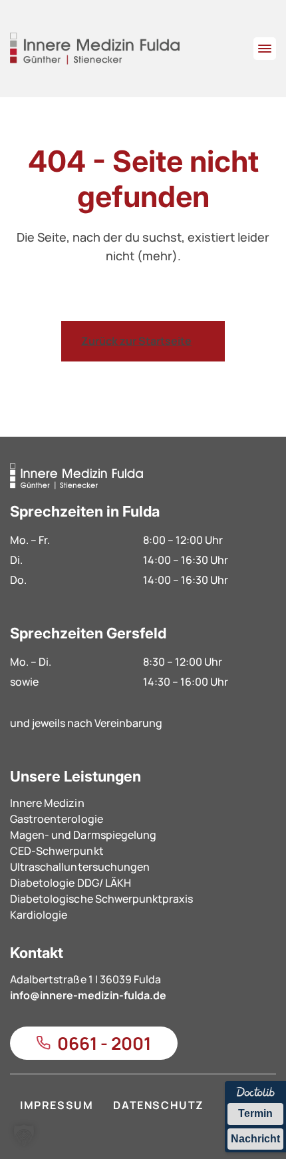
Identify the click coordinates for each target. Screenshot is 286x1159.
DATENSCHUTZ (158, 1105)
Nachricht (255, 1138)
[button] (24, 1135)
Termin (255, 1113)
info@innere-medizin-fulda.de (88, 995)
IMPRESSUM (56, 1105)
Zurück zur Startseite (136, 341)
